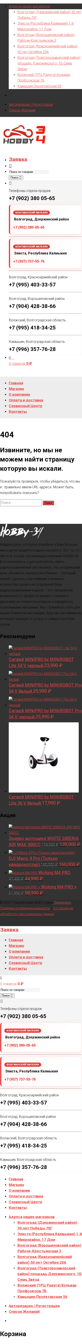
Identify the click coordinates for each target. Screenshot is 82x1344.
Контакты (18, 1207)
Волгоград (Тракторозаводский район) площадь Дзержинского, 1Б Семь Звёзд (48, 63)
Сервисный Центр (25, 1202)
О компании (19, 1190)
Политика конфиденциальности (25, 908)
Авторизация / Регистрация (31, 104)
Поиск (14, 177)
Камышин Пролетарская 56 (39, 86)
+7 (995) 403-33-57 (32, 285)
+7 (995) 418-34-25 (32, 328)
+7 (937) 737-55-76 (28, 261)
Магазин (16, 1185)
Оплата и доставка (26, 1196)
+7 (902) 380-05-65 (28, 227)
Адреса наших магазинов (29, 6)
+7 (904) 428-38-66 (32, 306)
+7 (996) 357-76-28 (32, 349)
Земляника (62, 902)
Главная (16, 1179)
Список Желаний (22, 110)
